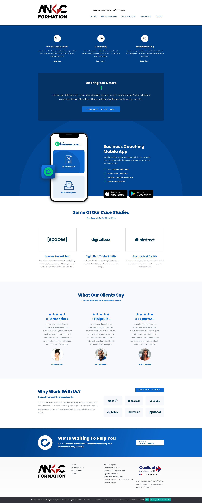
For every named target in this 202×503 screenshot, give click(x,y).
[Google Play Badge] (141, 190)
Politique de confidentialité (160, 500)
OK (147, 500)
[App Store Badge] (115, 190)
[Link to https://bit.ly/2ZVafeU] (57, 38)
